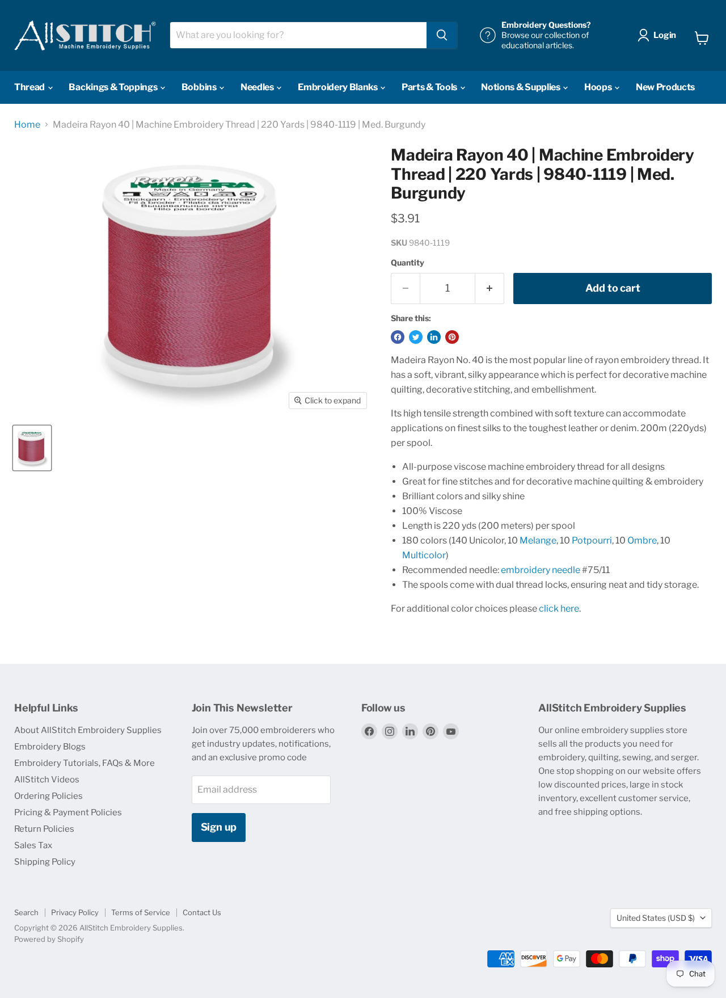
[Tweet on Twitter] (416, 337)
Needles (257, 87)
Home (27, 125)
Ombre (642, 540)
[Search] (442, 35)
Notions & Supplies (521, 87)
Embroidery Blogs (50, 747)
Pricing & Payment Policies (68, 812)
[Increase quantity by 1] (489, 288)
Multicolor (424, 555)
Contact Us (202, 912)
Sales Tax (33, 845)
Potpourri (592, 540)
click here (559, 608)
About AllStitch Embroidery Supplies (88, 730)
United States (656, 918)
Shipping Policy (44, 862)
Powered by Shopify (49, 939)
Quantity (407, 262)
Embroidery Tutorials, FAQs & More (84, 763)
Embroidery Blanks (338, 87)
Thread (30, 87)
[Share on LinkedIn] (434, 337)
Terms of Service (140, 912)
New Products (665, 87)
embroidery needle (540, 570)
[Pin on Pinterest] (452, 337)
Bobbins (200, 87)
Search (26, 912)
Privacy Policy (75, 912)
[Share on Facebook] (397, 337)
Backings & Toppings (114, 87)
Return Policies (44, 829)
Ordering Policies (48, 796)
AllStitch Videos (46, 779)
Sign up (219, 827)
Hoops (598, 87)
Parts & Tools (430, 87)
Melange (538, 540)
